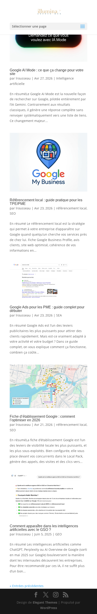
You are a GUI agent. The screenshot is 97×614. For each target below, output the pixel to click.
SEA (59, 315)
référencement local (71, 208)
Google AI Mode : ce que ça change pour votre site (46, 72)
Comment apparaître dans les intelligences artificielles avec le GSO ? (44, 528)
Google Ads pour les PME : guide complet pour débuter (47, 309)
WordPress (48, 608)
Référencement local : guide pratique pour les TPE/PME (46, 202)
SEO (13, 213)
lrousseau (23, 78)
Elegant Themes (45, 602)
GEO (58, 534)
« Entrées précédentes (27, 586)
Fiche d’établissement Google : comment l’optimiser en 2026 (42, 418)
